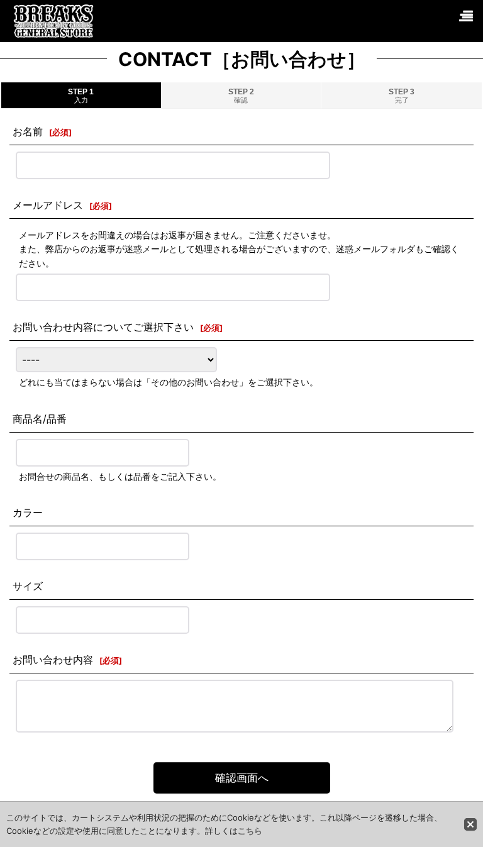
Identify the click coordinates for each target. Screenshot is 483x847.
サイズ (28, 586)
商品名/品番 (40, 418)
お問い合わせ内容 (53, 659)
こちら (250, 831)
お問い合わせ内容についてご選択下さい (103, 327)
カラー (28, 512)
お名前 (28, 131)
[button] (465, 16)
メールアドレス (48, 205)
